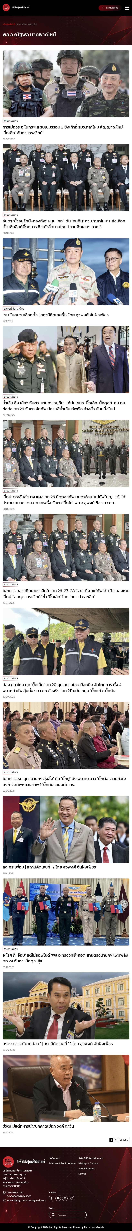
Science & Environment (62, 1163)
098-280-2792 (15, 1192)
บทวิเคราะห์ (54, 1158)
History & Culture (88, 1163)
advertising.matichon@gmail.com (26, 1200)
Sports (82, 1174)
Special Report (86, 1168)
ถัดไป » (124, 1140)
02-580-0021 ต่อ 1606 (19, 1196)
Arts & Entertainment (90, 1158)
